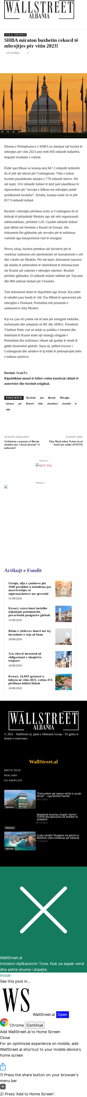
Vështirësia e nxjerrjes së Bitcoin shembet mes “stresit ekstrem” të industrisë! (22, 444)
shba (40, 403)
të (76, 403)
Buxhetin (31, 397)
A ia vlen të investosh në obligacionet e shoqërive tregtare (25, 657)
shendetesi (52, 403)
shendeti (66, 403)
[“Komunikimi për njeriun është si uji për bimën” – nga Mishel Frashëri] (20, 799)
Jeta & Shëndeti (15, 35)
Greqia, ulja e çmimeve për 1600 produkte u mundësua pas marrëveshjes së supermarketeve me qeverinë (29, 588)
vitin (8, 409)
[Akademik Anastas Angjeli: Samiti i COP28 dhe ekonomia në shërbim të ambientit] (20, 820)
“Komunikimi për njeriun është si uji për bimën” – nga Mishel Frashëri (59, 795)
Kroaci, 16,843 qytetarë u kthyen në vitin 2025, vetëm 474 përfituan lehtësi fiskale (30, 680)
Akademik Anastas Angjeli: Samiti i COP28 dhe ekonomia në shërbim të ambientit (57, 817)
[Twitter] (31, 62)
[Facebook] (22, 62)
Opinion (9, 806)
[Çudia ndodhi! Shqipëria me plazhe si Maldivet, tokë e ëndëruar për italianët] (20, 841)
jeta (42, 397)
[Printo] (80, 62)
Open (62, 1014)
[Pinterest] (41, 62)
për (20, 403)
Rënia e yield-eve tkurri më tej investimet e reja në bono (29, 632)
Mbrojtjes (65, 397)
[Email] (70, 62)
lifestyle (52, 397)
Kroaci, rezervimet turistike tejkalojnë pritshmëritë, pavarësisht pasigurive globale (29, 612)
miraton (10, 403)
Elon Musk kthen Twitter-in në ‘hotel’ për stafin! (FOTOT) (66, 443)
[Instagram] (55, 748)
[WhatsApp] (51, 62)
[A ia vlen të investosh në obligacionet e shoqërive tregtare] (63, 659)
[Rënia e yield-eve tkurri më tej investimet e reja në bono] (63, 636)
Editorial (9, 827)
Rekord (30, 403)
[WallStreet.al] (39, 9)
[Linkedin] (60, 62)
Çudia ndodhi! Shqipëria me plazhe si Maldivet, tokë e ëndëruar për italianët (58, 836)
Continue (35, 1025)
